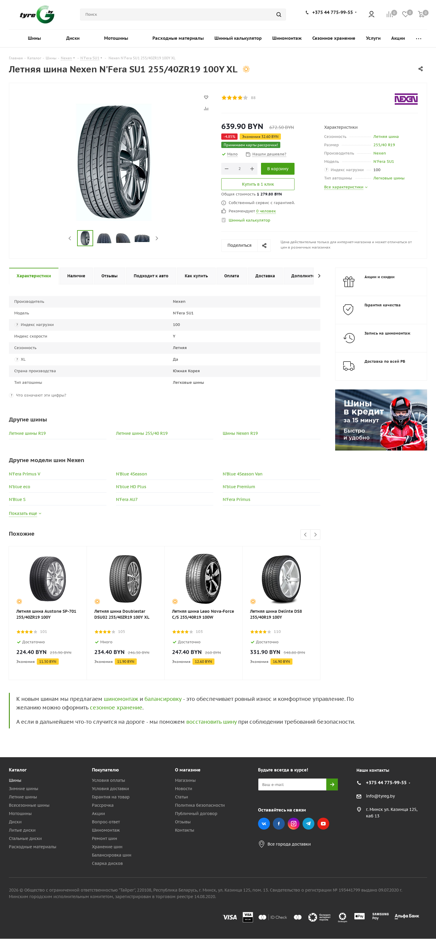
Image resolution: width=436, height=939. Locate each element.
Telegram (308, 824)
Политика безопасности (200, 805)
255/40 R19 (384, 144)
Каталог (18, 770)
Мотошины (20, 813)
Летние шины (23, 797)
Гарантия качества (383, 305)
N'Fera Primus (236, 499)
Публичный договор (196, 813)
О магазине (188, 770)
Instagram (294, 824)
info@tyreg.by (380, 796)
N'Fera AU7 (127, 499)
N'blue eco (19, 486)
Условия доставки (110, 788)
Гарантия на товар (111, 797)
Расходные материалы (32, 846)
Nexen (379, 153)
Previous (70, 238)
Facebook (279, 824)
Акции (98, 813)
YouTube (323, 824)
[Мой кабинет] (371, 14)
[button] (411, 721)
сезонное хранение (116, 707)
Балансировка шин (111, 855)
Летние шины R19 (27, 433)
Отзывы (183, 822)
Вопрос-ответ (106, 822)
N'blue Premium (239, 486)
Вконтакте (264, 824)
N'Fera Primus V (24, 474)
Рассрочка (103, 805)
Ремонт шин (104, 838)
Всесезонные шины (29, 805)
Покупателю (105, 770)
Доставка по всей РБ (385, 361)
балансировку (163, 699)
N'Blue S (17, 499)
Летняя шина (386, 136)
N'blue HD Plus (131, 486)
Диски (15, 822)
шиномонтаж (121, 699)
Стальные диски (25, 838)
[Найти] (279, 14)
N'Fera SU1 (383, 161)
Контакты (184, 830)
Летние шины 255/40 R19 (142, 433)
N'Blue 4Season (131, 474)
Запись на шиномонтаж (387, 333)
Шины (15, 780)
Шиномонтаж (106, 830)
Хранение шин (107, 846)
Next (156, 238)
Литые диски (22, 830)
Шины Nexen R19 (240, 433)
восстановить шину (211, 721)
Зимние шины (23, 788)
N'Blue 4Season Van (242, 474)
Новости (183, 788)
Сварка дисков (107, 863)
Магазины (185, 780)
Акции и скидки (379, 276)
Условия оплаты (108, 780)
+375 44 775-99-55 (332, 12)
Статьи (181, 797)
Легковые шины (389, 178)
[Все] (418, 38)
